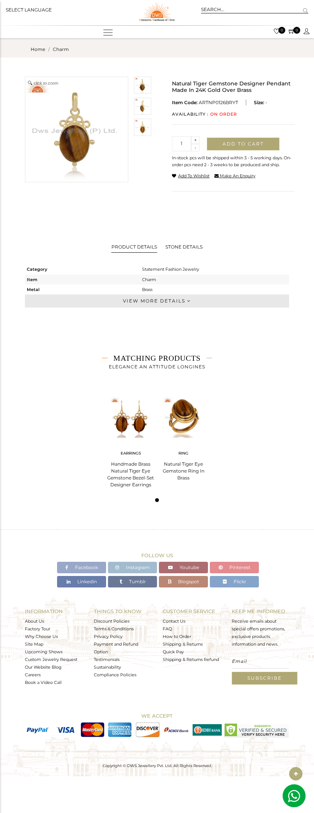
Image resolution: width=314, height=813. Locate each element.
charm (61, 49)
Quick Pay (173, 651)
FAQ (167, 628)
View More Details (155, 301)
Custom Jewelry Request (51, 659)
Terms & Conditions (114, 628)
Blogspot (188, 581)
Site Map (34, 644)
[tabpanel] (130, 439)
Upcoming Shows (43, 651)
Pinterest (239, 567)
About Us (34, 621)
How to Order (177, 636)
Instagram (137, 567)
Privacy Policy (108, 636)
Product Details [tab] (134, 247)
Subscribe (264, 678)
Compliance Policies (115, 674)
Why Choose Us (41, 636)
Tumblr (137, 581)
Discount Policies (111, 621)
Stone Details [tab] (184, 247)
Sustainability (107, 667)
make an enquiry (237, 175)
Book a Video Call (43, 682)
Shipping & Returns (183, 644)
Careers (33, 674)
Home (38, 49)
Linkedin (86, 581)
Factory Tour (37, 628)
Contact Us (174, 621)
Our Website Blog (43, 667)
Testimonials (106, 659)
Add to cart (243, 144)
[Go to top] (296, 773)
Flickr (239, 581)
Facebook (86, 567)
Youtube (188, 567)
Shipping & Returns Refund (191, 659)
